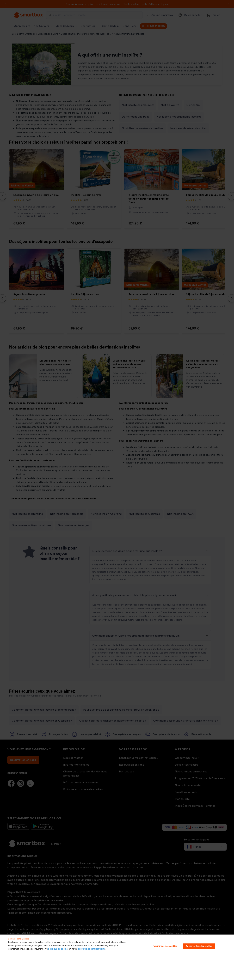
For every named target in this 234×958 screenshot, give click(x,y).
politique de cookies (58, 948)
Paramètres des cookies (165, 946)
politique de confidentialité (92, 948)
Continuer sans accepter (18, 939)
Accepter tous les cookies (199, 946)
